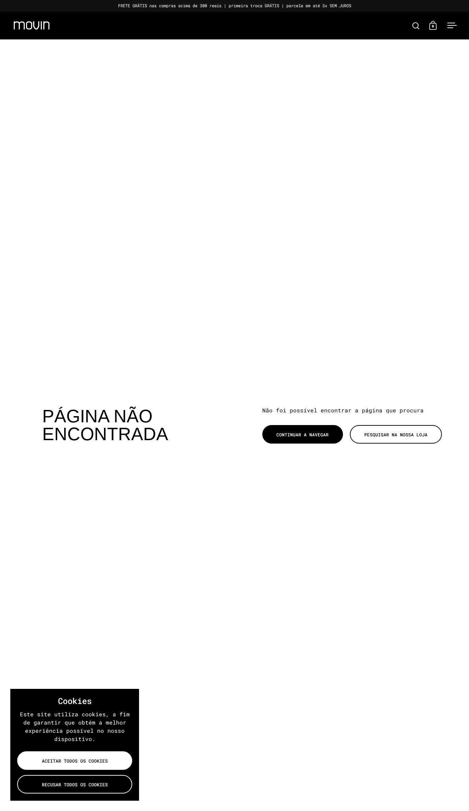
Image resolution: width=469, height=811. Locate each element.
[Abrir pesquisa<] (416, 25)
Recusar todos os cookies (75, 784)
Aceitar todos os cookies (75, 761)
